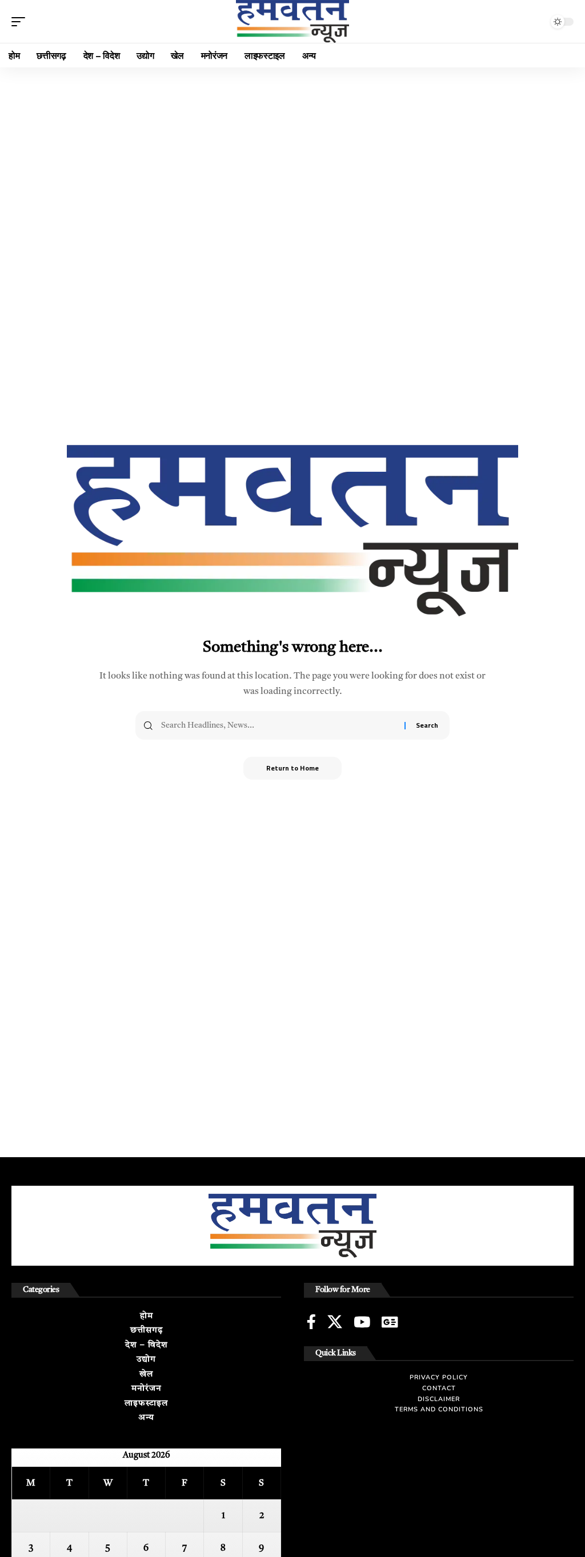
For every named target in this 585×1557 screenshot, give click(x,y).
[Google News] (389, 1321)
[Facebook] (311, 1321)
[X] (334, 1321)
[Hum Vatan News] (292, 21)
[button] (21, 21)
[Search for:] (278, 725)
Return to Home (292, 768)
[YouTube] (362, 1321)
